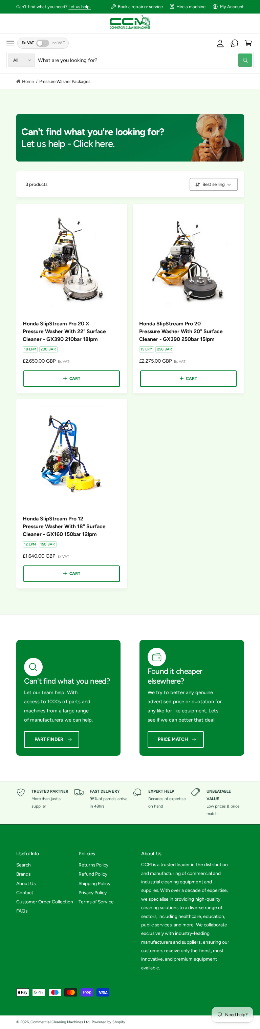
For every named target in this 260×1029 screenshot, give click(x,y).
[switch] (42, 43)
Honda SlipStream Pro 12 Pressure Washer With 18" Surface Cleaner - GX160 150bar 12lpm (64, 526)
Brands (23, 874)
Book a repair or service (140, 6)
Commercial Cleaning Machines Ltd (59, 1022)
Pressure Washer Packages (64, 81)
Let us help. (79, 6)
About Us (26, 883)
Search (23, 864)
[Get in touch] (234, 43)
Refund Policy (93, 874)
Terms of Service (96, 901)
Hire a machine (190, 6)
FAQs (21, 911)
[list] (130, 803)
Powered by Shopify (108, 1022)
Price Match (173, 739)
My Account (232, 6)
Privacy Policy (93, 892)
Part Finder (49, 739)
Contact (24, 892)
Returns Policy (93, 864)
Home (28, 81)
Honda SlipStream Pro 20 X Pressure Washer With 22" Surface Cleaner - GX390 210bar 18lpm (64, 331)
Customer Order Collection (44, 901)
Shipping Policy (94, 883)
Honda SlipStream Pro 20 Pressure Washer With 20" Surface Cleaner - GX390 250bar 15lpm (181, 331)
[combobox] (145, 60)
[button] (10, 43)
